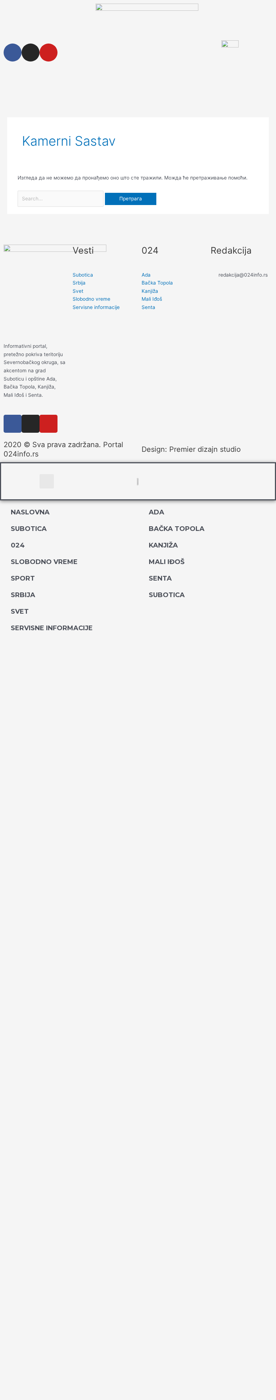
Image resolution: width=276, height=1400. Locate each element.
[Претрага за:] (61, 198)
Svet (20, 611)
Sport (23, 578)
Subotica (29, 529)
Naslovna (30, 512)
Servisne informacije (52, 628)
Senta (160, 578)
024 (18, 545)
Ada (156, 512)
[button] (47, 481)
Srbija (23, 595)
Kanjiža (163, 545)
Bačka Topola (176, 529)
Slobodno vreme (44, 562)
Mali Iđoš (166, 562)
